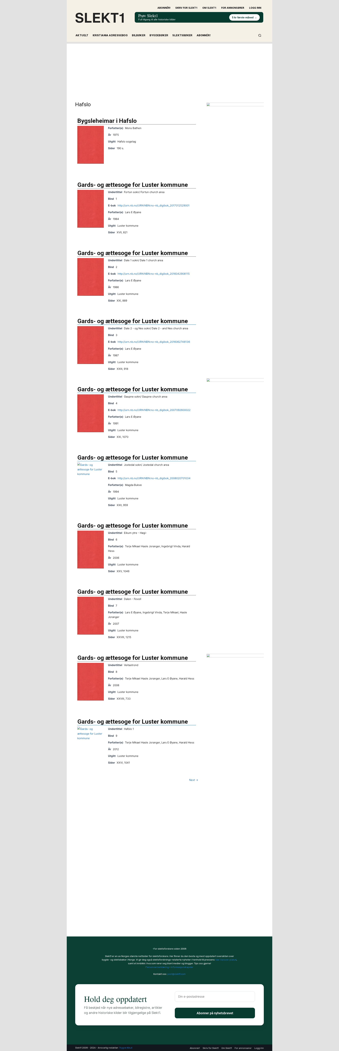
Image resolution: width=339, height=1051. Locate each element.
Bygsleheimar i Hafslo (107, 120)
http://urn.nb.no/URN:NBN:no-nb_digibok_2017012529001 (153, 205)
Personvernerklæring (157, 967)
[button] (259, 35)
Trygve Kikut (125, 1047)
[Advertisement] (169, 68)
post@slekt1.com (176, 974)
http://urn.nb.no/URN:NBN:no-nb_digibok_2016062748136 (154, 341)
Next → (193, 780)
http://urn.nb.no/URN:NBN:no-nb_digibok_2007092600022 (154, 410)
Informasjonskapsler (182, 967)
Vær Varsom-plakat (225, 959)
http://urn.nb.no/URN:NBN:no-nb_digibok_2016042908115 (154, 273)
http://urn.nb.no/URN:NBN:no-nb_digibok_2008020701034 (154, 478)
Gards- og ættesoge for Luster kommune (132, 184)
